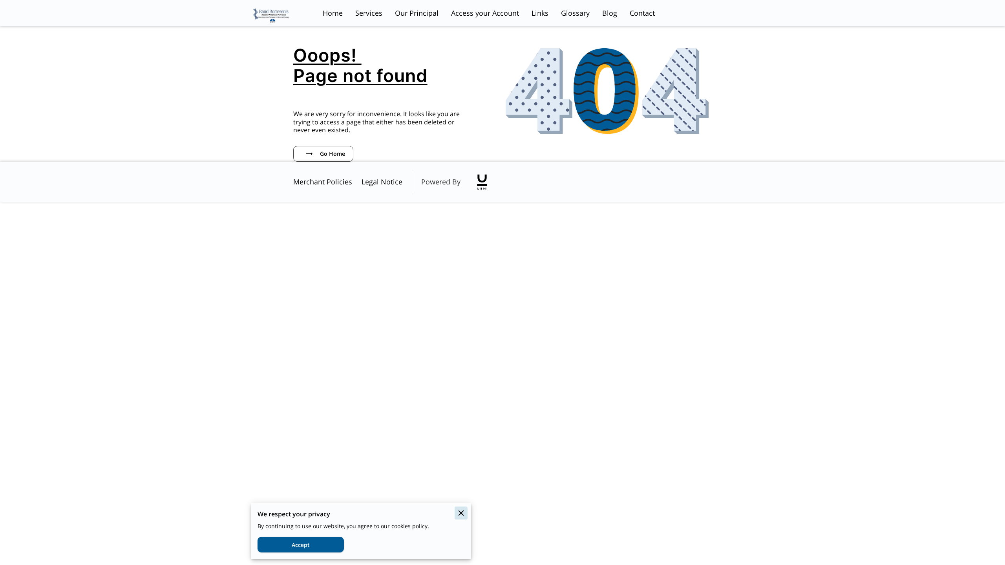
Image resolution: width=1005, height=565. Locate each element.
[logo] (482, 182)
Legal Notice (382, 181)
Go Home (332, 153)
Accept (301, 545)
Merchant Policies (322, 181)
